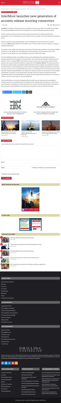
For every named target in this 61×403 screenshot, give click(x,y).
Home (3, 9)
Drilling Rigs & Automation (7, 12)
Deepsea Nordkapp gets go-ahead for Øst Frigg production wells (51, 132)
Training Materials (5, 391)
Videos (3, 295)
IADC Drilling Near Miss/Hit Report (30, 383)
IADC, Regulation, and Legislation (9, 313)
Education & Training (6, 384)
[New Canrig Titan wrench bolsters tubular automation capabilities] (5, 266)
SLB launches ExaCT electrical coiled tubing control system (8, 132)
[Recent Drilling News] (30, 211)
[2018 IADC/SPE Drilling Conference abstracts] (5, 240)
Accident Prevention (6, 372)
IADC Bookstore (5, 337)
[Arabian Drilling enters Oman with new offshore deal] (5, 260)
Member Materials (5, 386)
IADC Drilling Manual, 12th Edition (30, 381)
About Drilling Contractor (7, 282)
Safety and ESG (4, 319)
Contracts (3, 375)
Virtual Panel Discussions (7, 298)
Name (3, 162)
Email (3, 167)
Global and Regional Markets (8, 310)
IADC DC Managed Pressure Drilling (51, 372)
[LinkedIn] (23, 92)
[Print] (30, 92)
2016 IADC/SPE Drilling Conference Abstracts (22, 251)
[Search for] (59, 3)
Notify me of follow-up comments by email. (44, 167)
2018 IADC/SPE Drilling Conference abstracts (22, 237)
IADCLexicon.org (5, 334)
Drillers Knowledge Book (27, 372)
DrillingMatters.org (6, 332)
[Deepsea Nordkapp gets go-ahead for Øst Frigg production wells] (51, 125)
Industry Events (5, 341)
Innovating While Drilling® (8, 315)
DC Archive (4, 288)
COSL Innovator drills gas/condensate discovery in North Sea (29, 133)
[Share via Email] (27, 92)
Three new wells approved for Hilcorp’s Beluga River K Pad (25, 244)
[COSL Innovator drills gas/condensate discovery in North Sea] (30, 125)
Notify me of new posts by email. (10, 174)
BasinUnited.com (5, 330)
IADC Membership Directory (8, 339)
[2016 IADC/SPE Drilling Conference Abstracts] (5, 253)
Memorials (3, 293)
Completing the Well (6, 306)
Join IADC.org (4, 344)
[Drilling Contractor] (30, 2)
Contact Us (3, 286)
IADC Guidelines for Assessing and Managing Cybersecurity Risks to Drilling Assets (50, 380)
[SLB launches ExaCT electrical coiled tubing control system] (10, 125)
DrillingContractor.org (21, 400)
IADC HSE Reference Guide (28, 389)
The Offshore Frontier (6, 322)
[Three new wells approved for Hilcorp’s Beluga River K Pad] (5, 246)
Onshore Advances (6, 317)
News (7, 9)
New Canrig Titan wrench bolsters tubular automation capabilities (27, 264)
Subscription (4, 388)
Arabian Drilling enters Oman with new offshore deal (24, 257)
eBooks (3, 382)
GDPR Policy (43, 400)
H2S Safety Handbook (26, 375)
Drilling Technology (6, 379)
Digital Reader (4, 291)
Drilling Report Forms (6, 377)
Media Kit (3, 284)
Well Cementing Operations (28, 394)
